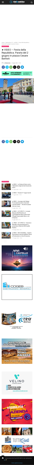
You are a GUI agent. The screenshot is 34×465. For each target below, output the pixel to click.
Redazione (7, 63)
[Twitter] (7, 67)
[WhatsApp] (11, 67)
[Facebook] (3, 67)
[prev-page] (3, 241)
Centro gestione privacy (16, 463)
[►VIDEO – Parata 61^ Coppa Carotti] (6, 195)
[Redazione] (3, 63)
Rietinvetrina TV (9, 42)
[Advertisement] (17, 22)
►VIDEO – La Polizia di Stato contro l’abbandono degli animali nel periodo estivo (21, 186)
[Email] (14, 67)
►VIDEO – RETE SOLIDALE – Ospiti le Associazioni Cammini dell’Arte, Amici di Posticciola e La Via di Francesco (22, 234)
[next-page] (5, 241)
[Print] (18, 67)
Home (3, 42)
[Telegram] (22, 67)
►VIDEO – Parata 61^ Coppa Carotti (21, 192)
